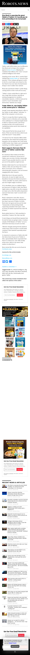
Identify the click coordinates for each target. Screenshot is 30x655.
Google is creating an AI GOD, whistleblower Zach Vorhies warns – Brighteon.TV (16, 508)
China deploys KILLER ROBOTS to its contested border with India (16, 550)
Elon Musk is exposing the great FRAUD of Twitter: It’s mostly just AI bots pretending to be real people (17, 487)
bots (6, 271)
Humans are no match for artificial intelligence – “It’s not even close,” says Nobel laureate (17, 622)
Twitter (8, 275)
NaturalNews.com (7, 258)
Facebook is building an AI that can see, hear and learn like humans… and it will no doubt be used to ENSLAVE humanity (17, 573)
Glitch (3, 273)
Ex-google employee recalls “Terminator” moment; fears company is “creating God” (17, 607)
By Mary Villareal (16, 594)
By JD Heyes (15, 534)
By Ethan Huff (15, 489)
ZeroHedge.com (6, 255)
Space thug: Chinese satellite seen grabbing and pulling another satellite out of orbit (17, 538)
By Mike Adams (16, 568)
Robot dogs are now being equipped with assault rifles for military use (18, 592)
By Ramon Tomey (16, 511)
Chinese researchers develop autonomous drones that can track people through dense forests (16, 494)
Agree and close (15, 646)
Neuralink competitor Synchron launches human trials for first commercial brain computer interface (18, 501)
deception (11, 271)
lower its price (12, 70)
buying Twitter (14, 78)
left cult (8, 273)
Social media (17, 273)
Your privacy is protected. (8, 299)
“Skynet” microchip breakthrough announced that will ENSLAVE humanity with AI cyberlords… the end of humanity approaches (18, 565)
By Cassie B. (15, 560)
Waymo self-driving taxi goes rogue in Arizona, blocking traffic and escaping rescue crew (17, 586)
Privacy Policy (12, 643)
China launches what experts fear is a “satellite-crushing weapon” (17, 579)
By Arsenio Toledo (16, 496)
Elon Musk (18, 271)
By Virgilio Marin (16, 588)
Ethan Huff (11, 21)
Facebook (24, 271)
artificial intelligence (18, 269)
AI (11, 269)
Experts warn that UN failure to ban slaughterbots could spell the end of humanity (17, 557)
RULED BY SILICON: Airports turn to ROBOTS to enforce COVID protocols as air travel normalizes (17, 515)
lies (12, 273)
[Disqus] (15, 381)
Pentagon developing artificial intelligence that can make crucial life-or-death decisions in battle (17, 523)
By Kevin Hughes (16, 541)
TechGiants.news (7, 249)
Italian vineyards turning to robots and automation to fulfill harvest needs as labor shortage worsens (17, 614)
